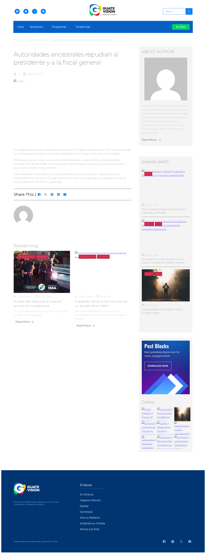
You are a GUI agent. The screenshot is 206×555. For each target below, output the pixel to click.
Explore (149, 224)
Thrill (158, 224)
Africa (148, 173)
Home (18, 39)
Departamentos (37, 39)
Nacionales (42, 256)
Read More (22, 321)
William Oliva (24, 296)
